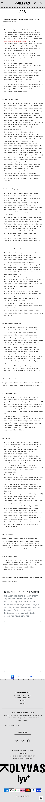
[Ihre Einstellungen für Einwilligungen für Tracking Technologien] (41, 798)
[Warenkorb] (40, 3)
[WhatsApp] (28, 741)
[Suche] (35, 3)
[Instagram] (16, 741)
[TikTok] (22, 741)
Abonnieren (22, 732)
